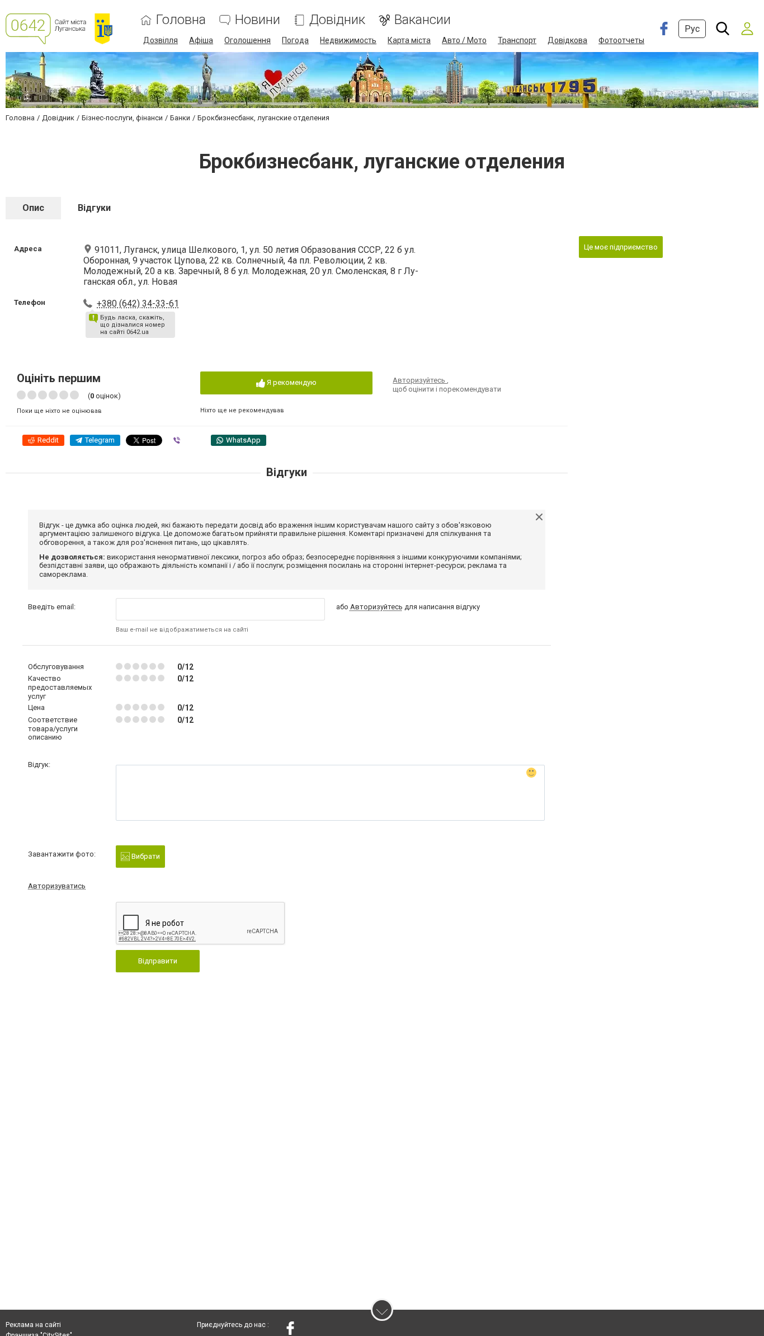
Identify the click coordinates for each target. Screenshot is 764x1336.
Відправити (157, 961)
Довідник (337, 19)
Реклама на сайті (33, 1325)
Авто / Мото (464, 40)
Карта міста (409, 40)
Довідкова (567, 40)
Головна (181, 19)
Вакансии (422, 19)
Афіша (201, 40)
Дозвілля (160, 40)
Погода (295, 40)
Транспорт (517, 40)
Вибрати (145, 856)
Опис (33, 208)
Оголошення (247, 40)
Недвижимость (348, 40)
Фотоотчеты (621, 40)
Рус (692, 28)
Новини (257, 19)
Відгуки (94, 208)
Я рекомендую (291, 382)
